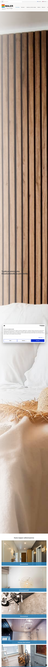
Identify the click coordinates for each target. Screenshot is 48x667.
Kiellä (10, 340)
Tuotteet (22, 7)
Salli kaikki (37, 340)
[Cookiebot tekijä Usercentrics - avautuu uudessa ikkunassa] (40, 325)
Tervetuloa (17, 7)
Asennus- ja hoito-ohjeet (31, 7)
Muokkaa (23, 340)
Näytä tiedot (41, 337)
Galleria (39, 7)
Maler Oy (43, 7)
